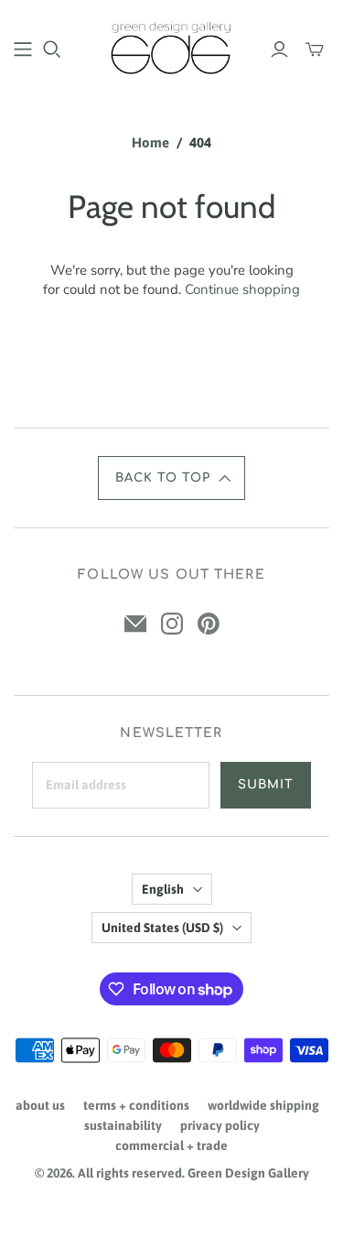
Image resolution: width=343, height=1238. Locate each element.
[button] (172, 478)
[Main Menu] (23, 49)
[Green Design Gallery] (171, 46)
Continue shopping (242, 289)
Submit (266, 784)
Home (150, 142)
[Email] (135, 624)
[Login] (279, 49)
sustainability (123, 1125)
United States (162, 927)
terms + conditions (136, 1105)
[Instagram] (172, 624)
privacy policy (220, 1125)
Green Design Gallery (248, 1173)
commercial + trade (171, 1145)
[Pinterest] (209, 624)
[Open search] (52, 49)
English (163, 889)
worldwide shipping (263, 1105)
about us (40, 1105)
